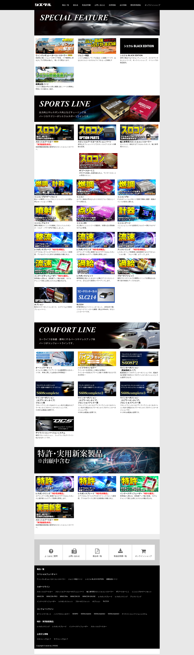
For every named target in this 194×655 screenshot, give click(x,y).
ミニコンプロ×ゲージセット (142, 592)
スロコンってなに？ (44, 639)
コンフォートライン (45, 609)
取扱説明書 (86, 5)
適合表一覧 (97, 556)
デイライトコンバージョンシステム (134, 614)
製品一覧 (65, 5)
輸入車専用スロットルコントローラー (100, 592)
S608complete (86, 614)
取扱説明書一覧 (120, 556)
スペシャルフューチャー (47, 574)
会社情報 (123, 5)
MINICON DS (75, 596)
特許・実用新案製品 (45, 621)
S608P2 (75, 614)
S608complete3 (113, 614)
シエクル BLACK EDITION (94, 579)
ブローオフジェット (82, 601)
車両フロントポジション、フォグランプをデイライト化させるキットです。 (55, 435)
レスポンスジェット (66, 601)
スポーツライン (43, 587)
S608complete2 (99, 614)
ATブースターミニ (122, 592)
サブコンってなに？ (61, 639)
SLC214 (106, 601)
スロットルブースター (45, 592)
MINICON (40, 596)
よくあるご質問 (51, 556)
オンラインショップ (152, 5)
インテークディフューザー (46, 601)
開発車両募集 (136, 5)
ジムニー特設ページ (75, 579)
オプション (96, 601)
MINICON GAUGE (88, 596)
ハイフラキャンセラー (62, 614)
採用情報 (112, 5)
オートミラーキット (44, 614)
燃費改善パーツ (111, 579)
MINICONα (64, 596)
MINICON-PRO (51, 596)
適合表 (75, 5)
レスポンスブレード (105, 597)
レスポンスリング (121, 597)
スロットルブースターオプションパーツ (69, 592)
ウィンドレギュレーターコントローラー (51, 579)
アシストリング (135, 597)
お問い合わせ (100, 5)
